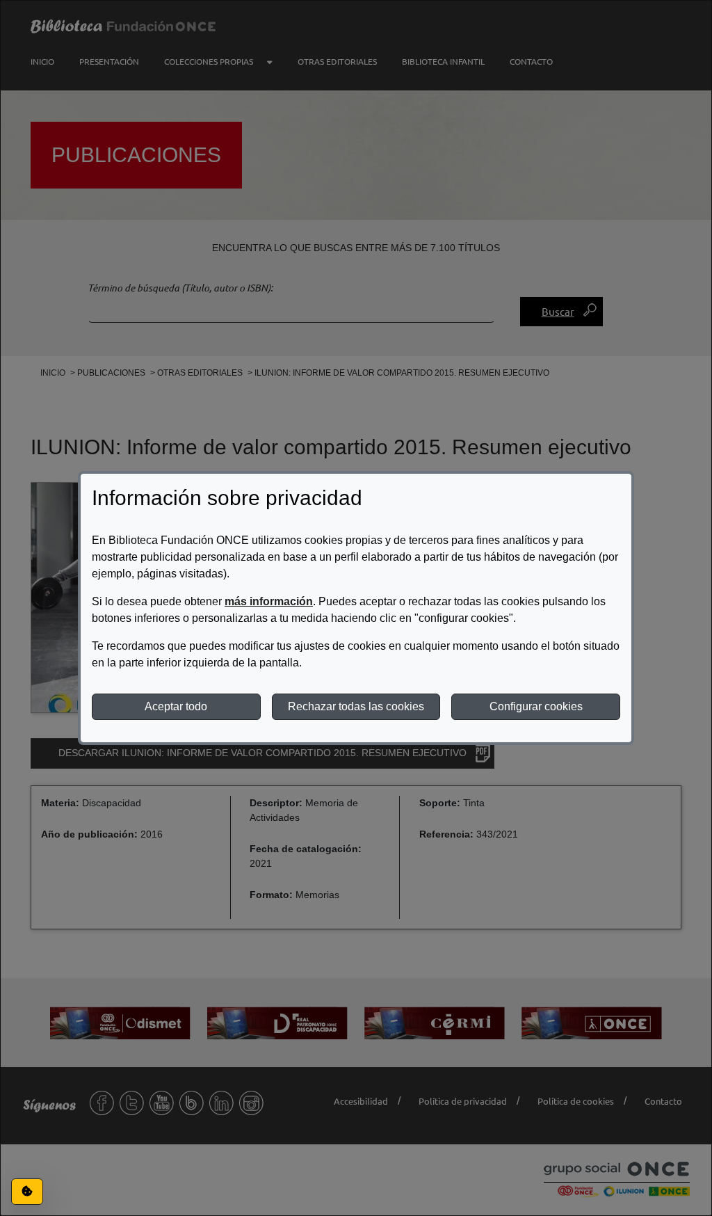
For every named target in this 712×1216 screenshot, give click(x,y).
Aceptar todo (176, 706)
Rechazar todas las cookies (356, 706)
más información (269, 601)
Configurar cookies (536, 706)
